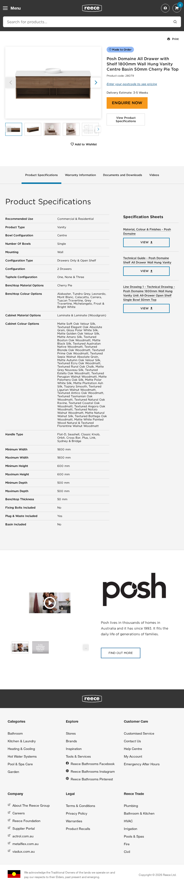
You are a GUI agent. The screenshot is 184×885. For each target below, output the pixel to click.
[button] (95, 82)
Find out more (121, 653)
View (144, 242)
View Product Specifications (126, 119)
